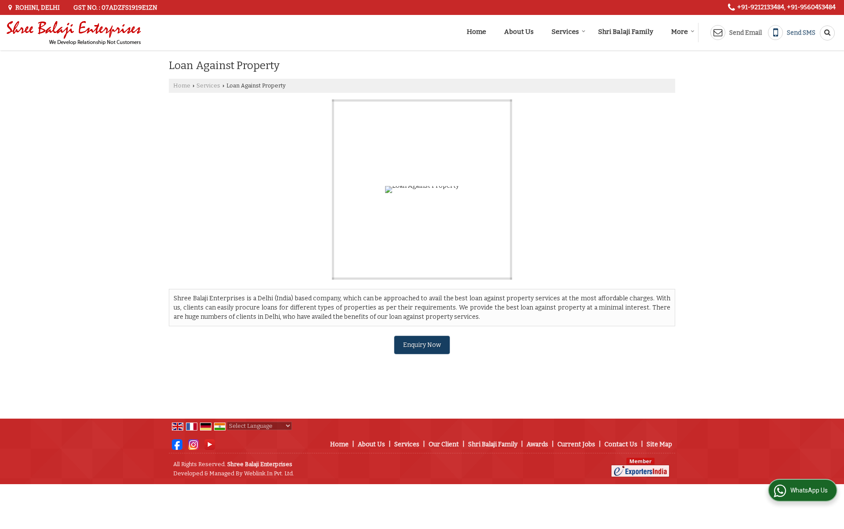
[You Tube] (209, 444)
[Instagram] (193, 444)
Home (476, 32)
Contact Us (620, 444)
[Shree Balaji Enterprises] (74, 32)
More (679, 32)
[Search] (824, 33)
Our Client (444, 444)
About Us (519, 32)
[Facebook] (177, 444)
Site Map (659, 444)
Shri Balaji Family (625, 32)
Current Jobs (576, 444)
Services (565, 32)
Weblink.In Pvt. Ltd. (269, 473)
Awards (537, 444)
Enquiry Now (422, 345)
